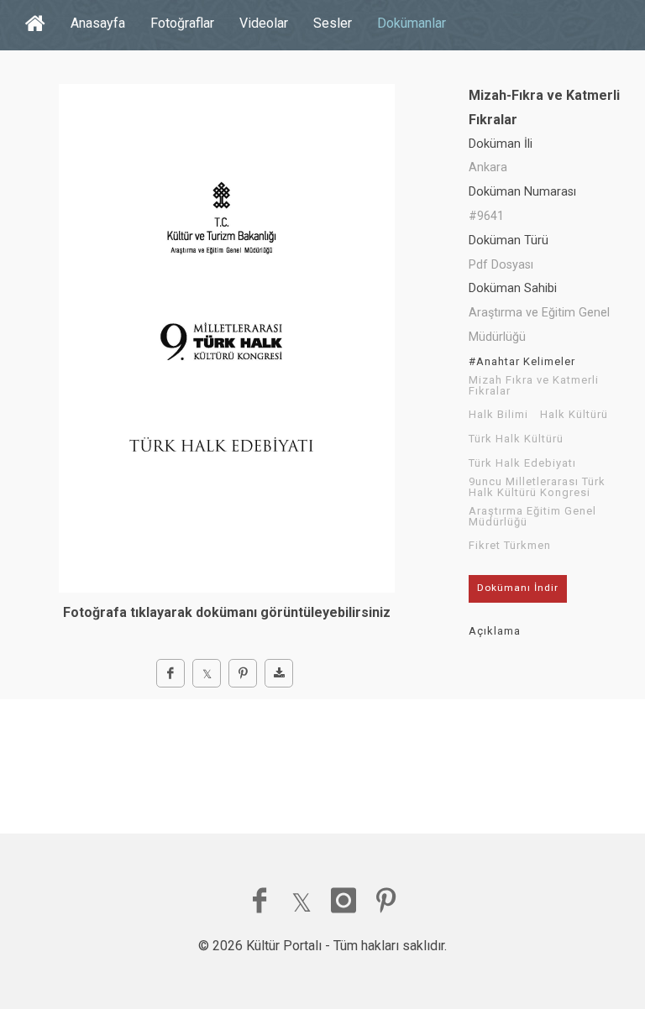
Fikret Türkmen (510, 546)
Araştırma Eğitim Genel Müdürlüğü (532, 516)
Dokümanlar (411, 23)
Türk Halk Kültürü (516, 439)
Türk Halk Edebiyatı (522, 463)
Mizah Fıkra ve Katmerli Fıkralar (534, 385)
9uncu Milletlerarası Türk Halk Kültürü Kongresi (537, 487)
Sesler (332, 23)
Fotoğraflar (182, 23)
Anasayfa (98, 23)
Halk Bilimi (498, 415)
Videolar (263, 23)
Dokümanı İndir (517, 587)
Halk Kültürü (574, 415)
